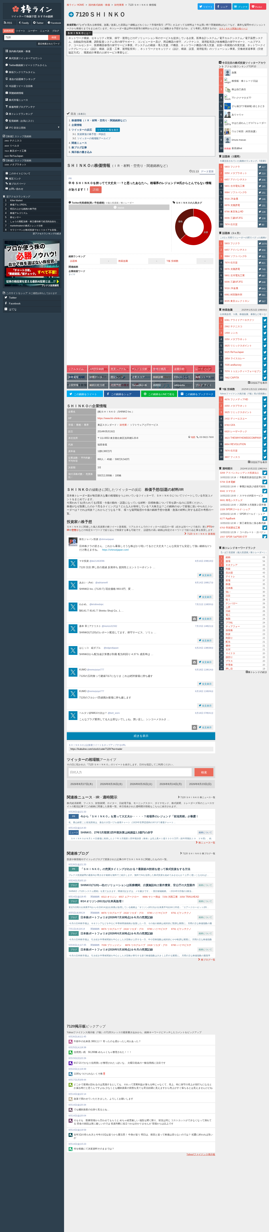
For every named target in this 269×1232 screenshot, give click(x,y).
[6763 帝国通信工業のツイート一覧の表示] (264, 527)
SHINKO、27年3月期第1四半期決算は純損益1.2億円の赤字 (117, 832)
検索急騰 (123, 261)
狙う (228, 599)
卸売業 (123, 424)
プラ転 (229, 622)
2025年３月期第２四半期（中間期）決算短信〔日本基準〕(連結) (243, 505)
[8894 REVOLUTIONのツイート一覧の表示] (264, 444)
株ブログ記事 (79, 147)
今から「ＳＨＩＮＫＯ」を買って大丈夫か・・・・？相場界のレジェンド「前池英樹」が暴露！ (140, 816)
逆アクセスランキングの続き (47, 233)
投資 (228, 634)
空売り (75, 530)
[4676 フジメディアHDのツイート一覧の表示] (264, 399)
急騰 (235, 72)
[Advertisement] (141, 83)
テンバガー (232, 603)
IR (68, 530)
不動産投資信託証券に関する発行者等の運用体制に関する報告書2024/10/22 (243, 478)
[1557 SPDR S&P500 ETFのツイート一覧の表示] (264, 537)
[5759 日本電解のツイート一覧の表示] (264, 482)
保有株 (229, 630)
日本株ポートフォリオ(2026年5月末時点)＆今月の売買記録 (117, 949)
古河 (228, 649)
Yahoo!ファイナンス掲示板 (200, 1154)
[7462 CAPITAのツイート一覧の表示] (264, 378)
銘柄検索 (8, 30)
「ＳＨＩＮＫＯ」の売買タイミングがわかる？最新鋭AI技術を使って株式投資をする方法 (135, 869)
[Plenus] (32, 263)
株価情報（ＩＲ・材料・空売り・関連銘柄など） (100, 120)
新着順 (201, 533)
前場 (228, 580)
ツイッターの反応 (82, 129)
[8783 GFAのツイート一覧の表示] (264, 425)
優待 (228, 645)
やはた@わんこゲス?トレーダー (249, 123)
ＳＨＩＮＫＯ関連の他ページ (233, 28)
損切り (229, 657)
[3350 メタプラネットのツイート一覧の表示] (264, 339)
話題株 (73, 261)
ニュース (44, 30)
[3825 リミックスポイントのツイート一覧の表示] (264, 346)
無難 (228, 618)
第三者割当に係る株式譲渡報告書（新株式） (243, 523)
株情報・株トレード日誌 (245, 81)
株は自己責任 (239, 89)
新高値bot (237, 148)
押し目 (229, 668)
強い (228, 591)
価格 (180, 221)
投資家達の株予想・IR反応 (91, 134)
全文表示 (206, 575)
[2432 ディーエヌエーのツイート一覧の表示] (264, 419)
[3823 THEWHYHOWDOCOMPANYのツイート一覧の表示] (264, 438)
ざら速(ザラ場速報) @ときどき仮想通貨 (248, 107)
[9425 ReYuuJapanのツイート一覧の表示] (264, 352)
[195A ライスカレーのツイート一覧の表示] (264, 358)
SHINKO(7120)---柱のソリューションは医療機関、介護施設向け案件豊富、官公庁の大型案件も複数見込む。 (138, 886)
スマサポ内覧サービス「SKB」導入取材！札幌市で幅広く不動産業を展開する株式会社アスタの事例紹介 (243, 496)
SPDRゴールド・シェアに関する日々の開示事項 (242, 514)
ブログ (55, 30)
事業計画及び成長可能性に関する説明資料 (243, 487)
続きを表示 (141, 735)
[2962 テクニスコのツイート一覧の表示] (264, 326)
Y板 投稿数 (172, 261)
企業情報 (77, 124)
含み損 (229, 572)
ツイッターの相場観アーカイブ (94, 138)
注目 (228, 595)
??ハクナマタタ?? (241, 97)
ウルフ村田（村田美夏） (245, 131)
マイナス (230, 653)
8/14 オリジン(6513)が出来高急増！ (102, 901)
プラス (229, 661)
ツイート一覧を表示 (107, 129)
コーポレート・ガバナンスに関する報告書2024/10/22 (243, 533)
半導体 (229, 664)
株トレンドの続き (257, 672)
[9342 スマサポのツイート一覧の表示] (264, 491)
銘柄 (228, 557)
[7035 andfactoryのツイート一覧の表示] (264, 365)
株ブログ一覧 (199, 853)
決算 (206, 232)
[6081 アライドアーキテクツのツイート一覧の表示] (264, 320)
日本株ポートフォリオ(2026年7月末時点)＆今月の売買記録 (117, 917)
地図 (193, 437)
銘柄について (205, 832)
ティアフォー (233, 626)
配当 (228, 641)
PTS (209, 526)
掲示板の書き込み (82, 152)
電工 (228, 615)
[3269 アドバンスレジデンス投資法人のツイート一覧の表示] (264, 472)
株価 (228, 584)
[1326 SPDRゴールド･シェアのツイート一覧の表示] (264, 509)
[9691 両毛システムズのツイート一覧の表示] (264, 500)
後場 (228, 561)
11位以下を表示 (258, 382)
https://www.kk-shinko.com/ (112, 418)
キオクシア (232, 565)
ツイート (20, 30)
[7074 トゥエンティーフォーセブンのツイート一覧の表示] (264, 371)
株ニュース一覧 (197, 797)
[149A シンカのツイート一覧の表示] (264, 333)
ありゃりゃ (238, 114)
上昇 (228, 607)
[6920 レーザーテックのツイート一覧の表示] (264, 431)
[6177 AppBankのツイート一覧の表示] (264, 518)
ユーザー (32, 30)
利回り (229, 638)
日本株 (229, 588)
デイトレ (230, 576)
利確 (228, 568)
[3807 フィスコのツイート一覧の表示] (264, 457)
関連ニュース (79, 142)
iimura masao (239, 139)
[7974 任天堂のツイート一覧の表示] (264, 451)
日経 (228, 611)
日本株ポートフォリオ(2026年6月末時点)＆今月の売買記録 (117, 933)
